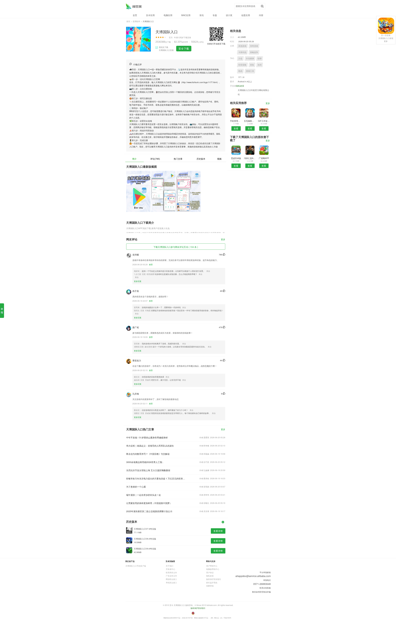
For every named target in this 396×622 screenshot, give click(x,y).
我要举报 (210, 585)
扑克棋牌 (250, 58)
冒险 (252, 64)
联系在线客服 (265, 587)
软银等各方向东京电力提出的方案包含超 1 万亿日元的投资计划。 (156, 478)
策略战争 (254, 52)
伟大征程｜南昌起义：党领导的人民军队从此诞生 (150, 445)
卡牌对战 (242, 52)
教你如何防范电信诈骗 (261, 591)
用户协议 (210, 572)
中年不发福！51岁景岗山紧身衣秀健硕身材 (147, 437)
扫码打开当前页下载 (216, 43)
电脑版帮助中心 (212, 569)
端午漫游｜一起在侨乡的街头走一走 (143, 494)
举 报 (2, 310)
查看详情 (218, 530)
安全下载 (184, 48)
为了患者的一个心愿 (136, 486)
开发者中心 (170, 569)
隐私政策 (240, 85)
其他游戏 (242, 45)
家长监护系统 (211, 582)
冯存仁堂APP (250, 158)
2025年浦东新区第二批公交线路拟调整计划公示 (149, 511)
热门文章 (178, 158)
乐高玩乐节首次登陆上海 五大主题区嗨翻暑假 (148, 470)
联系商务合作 (171, 572)
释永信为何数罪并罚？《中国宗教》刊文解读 (148, 453)
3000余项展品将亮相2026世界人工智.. (144, 462)
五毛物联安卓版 (250, 120)
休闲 (260, 64)
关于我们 (169, 565)
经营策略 (242, 64)
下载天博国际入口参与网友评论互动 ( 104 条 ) (175, 246)
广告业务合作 (171, 575)
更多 (223, 239)
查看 (236, 128)
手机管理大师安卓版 (236, 120)
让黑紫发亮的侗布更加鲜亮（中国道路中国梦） (149, 503)
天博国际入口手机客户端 (135, 565)
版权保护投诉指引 (213, 579)
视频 (219, 158)
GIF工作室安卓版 (264, 120)
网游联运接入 (171, 579)
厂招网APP (264, 158)
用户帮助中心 (211, 565)
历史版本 (201, 158)
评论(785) (155, 158)
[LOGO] (134, 6)
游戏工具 (250, 70)
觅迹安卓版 (236, 158)
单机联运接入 (171, 582)
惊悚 (260, 58)
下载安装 (187, 37)
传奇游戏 (254, 45)
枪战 (240, 70)
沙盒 (240, 58)
